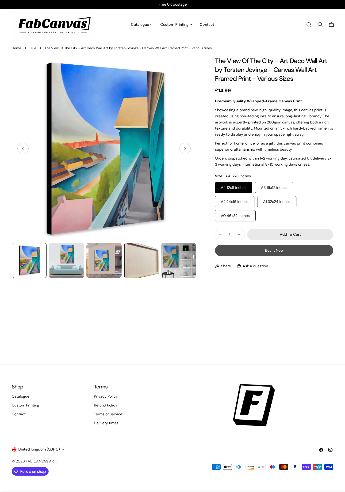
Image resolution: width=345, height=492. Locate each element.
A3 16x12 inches (274, 187)
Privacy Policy (106, 396)
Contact (19, 414)
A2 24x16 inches (235, 201)
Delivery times (106, 423)
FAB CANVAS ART (41, 461)
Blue (33, 48)
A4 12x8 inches (233, 187)
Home (16, 48)
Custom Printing (25, 405)
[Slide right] (185, 148)
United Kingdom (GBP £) (39, 449)
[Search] (309, 24)
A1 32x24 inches (277, 201)
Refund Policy (105, 405)
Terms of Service (108, 414)
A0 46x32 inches (235, 215)
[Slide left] (23, 148)
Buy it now (274, 250)
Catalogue (20, 396)
